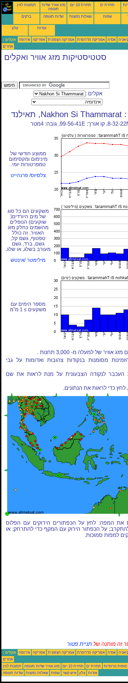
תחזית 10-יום (80, 5)
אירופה (24, 39)
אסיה (112, 39)
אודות (41, 28)
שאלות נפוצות (80, 16)
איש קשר (69, 673)
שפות (107, 16)
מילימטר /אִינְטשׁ (28, 260)
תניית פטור (79, 644)
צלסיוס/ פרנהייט (28, 175)
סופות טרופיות (115, 666)
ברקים (26, 16)
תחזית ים (107, 5)
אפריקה (39, 39)
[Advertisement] (56, 73)
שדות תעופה (53, 16)
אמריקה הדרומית (91, 39)
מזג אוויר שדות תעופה (54, 7)
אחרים (8, 46)
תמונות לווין (26, 5)
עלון (15, 28)
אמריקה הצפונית (61, 39)
